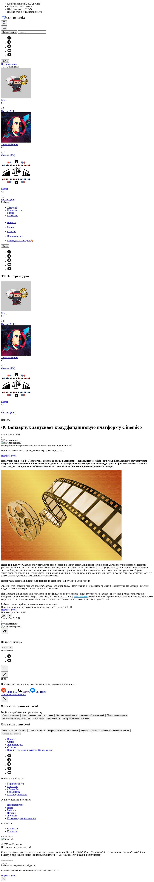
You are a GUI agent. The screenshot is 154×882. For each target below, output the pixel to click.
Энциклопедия (15, 236)
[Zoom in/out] (11, 860)
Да (3, 615)
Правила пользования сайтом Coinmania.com (30, 750)
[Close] (4, 674)
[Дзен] (9, 51)
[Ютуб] (9, 55)
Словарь (11, 231)
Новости (11, 222)
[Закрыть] (3, 879)
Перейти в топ (8, 455)
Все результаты (9, 64)
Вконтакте (41, 692)
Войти (5, 61)
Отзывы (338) (8, 111)
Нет (9, 615)
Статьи (10, 227)
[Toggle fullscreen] (8, 860)
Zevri (3, 100)
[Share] (5, 860)
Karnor (4, 188)
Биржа (10, 213)
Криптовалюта (14, 210)
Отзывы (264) (8, 155)
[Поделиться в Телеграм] (9, 657)
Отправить (7, 648)
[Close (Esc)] (2, 860)
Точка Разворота (9, 144)
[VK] (9, 39)
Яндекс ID (12, 692)
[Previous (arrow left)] (2, 863)
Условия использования (13, 694)
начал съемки (81, 596)
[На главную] (13, 19)
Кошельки (12, 215)
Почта (26, 692)
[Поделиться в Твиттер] (9, 661)
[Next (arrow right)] (5, 863)
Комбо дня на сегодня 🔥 (20, 240)
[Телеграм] (9, 43)
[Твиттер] (9, 47)
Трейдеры (12, 207)
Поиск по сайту (9, 32)
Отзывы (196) (8, 199)
